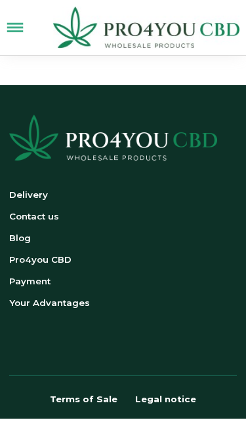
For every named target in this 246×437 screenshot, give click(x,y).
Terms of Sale (83, 399)
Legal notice (165, 399)
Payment (30, 281)
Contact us (34, 216)
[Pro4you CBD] (146, 27)
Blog (20, 238)
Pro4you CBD (40, 259)
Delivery (28, 194)
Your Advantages (49, 302)
